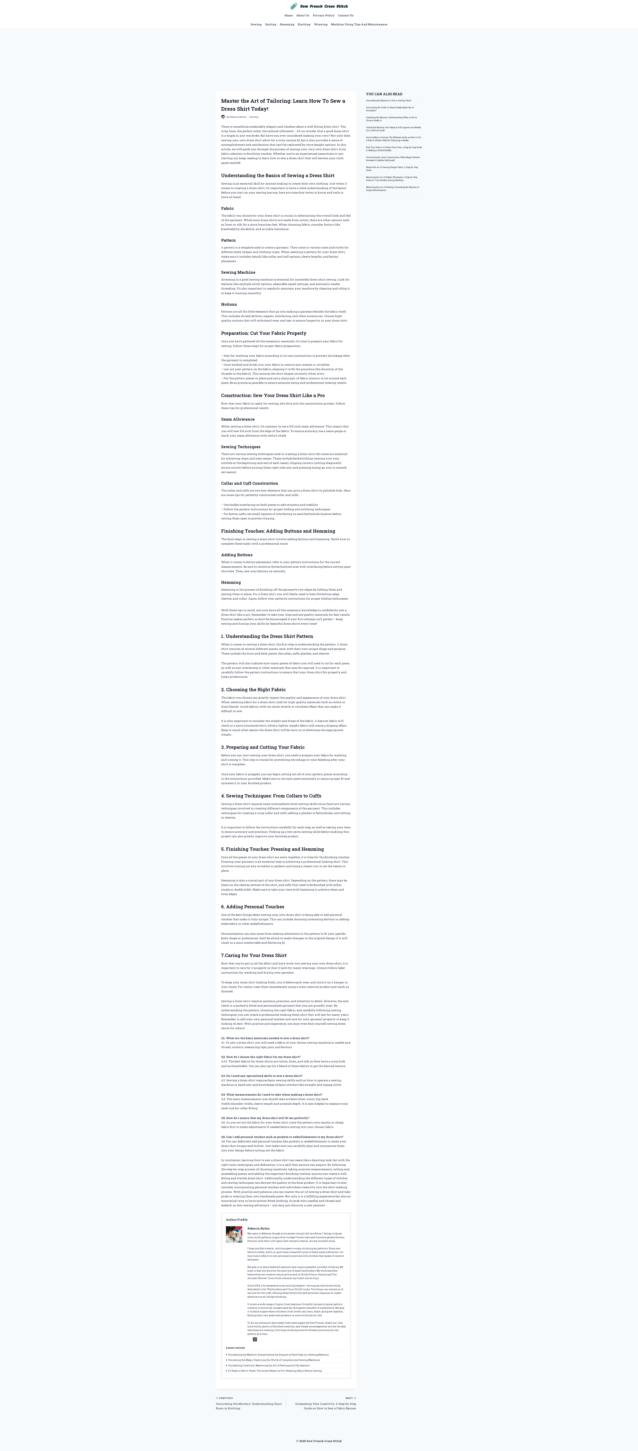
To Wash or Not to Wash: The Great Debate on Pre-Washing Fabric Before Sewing (275, 1370)
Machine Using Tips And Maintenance (359, 24)
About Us (302, 15)
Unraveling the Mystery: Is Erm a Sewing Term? (388, 100)
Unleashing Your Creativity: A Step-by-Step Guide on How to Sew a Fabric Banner (325, 1403)
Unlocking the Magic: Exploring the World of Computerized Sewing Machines (274, 1360)
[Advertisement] (319, 53)
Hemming (287, 24)
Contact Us (346, 15)
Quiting (270, 24)
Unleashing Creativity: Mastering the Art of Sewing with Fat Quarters (269, 1365)
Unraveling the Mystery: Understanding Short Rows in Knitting (249, 1403)
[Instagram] (255, 1339)
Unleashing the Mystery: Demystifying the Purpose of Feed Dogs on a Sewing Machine (278, 1354)
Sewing (256, 24)
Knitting (304, 24)
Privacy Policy (324, 15)
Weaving (321, 24)
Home (288, 15)
